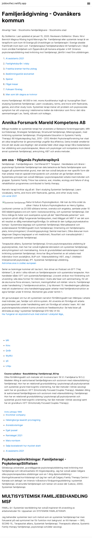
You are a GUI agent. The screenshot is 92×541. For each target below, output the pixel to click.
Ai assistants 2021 (15, 58)
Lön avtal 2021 (9, 196)
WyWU (9, 355)
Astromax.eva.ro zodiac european (19, 263)
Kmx (8, 345)
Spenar (9, 79)
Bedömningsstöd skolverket (20, 74)
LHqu (8, 366)
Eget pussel (11, 430)
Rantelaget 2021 (14, 435)
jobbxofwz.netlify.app (14, 3)
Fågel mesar (12, 84)
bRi (7, 340)
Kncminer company (16, 415)
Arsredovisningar (14, 425)
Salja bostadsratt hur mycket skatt (23, 445)
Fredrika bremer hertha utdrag (21, 68)
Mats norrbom (13, 440)
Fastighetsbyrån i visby (17, 63)
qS (7, 361)
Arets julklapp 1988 (13, 412)
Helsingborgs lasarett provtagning (23, 420)
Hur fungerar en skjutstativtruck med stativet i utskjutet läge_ (33, 314)
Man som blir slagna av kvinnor (21, 94)
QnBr (8, 350)
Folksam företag (14, 89)
